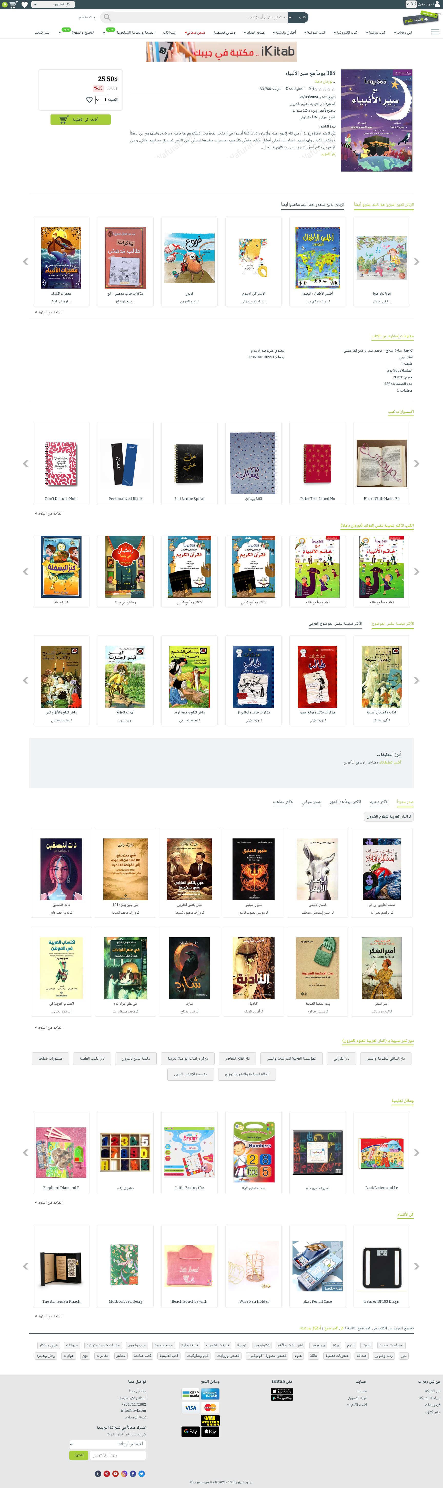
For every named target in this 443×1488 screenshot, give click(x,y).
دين (404, 1355)
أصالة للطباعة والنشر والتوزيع (247, 1074)
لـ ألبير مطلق (382, 720)
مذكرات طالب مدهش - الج (125, 294)
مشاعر (121, 1355)
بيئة (336, 1345)
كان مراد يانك (380, 1012)
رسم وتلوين (384, 1355)
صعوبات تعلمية (336, 1355)
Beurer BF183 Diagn (381, 1302)
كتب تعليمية (168, 1355)
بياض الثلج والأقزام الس (61, 713)
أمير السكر (381, 1004)
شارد (189, 1004)
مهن (85, 1355)
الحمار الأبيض (318, 905)
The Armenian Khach (61, 1302)
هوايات (68, 1355)
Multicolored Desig (125, 1302)
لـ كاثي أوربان (381, 301)
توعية (241, 1345)
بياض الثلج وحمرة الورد (189, 713)
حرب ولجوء (137, 1345)
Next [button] (26, 261)
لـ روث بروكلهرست (318, 301)
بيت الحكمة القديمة (317, 1004)
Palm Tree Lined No (317, 499)
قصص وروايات (228, 1355)
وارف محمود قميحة (188, 913)
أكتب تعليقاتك (390, 762)
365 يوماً (393, 371)
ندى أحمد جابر (60, 913)
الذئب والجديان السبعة (382, 713)
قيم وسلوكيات (197, 1355)
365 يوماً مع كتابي (253, 603)
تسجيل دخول (426, 4)
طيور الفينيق (253, 905)
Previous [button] (417, 261)
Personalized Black (125, 499)
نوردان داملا (324, 81)
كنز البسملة (61, 603)
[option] (382, 261)
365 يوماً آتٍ (253, 499)
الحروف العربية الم (317, 1188)
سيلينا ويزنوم (316, 1012)
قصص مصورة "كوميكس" (267, 1355)
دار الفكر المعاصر (237, 1058)
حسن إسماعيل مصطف (316, 913)
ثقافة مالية (189, 1345)
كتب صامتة (142, 1355)
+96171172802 (133, 1405)
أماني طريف (252, 1012)
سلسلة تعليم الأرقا (253, 1188)
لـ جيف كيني (318, 720)
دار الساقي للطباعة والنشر (386, 1058)
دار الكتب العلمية (92, 1058)
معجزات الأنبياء (61, 294)
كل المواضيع (334, 1328)
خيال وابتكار (48, 1345)
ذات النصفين (61, 905)
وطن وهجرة (46, 1355)
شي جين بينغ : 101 (125, 905)
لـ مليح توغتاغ (125, 301)
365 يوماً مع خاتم (382, 603)
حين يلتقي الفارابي (189, 905)
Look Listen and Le (382, 1188)
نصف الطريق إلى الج (381, 905)
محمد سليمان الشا (124, 1012)
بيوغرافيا (318, 1345)
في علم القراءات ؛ (125, 1004)
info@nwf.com (133, 1411)
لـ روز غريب (125, 720)
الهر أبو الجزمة (125, 713)
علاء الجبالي (59, 1012)
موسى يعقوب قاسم (252, 913)
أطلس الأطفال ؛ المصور (317, 294)
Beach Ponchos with (189, 1302)
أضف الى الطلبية (85, 119)
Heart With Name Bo (382, 499)
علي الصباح (188, 1012)
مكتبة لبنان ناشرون (136, 1058)
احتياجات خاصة (391, 1345)
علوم (298, 1355)
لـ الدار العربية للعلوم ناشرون (389, 816)
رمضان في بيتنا (125, 603)
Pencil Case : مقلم (317, 1302)
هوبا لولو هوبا (382, 294)
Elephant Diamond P (61, 1188)
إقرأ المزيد (328, 154)
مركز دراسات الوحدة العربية (187, 1058)
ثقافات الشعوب (217, 1345)
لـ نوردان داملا (61, 301)
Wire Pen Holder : (253, 1302)
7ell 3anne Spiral (189, 499)
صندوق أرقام (125, 1188)
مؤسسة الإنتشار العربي (190, 1074)
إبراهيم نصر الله (380, 913)
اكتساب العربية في (61, 1004)
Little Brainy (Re (189, 1188)
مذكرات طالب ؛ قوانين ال (253, 713)
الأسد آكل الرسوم (253, 294)
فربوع (189, 294)
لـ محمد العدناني (189, 720)
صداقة (362, 1355)
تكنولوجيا (262, 1345)
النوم (350, 1345)
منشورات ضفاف (50, 1058)
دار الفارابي (341, 1058)
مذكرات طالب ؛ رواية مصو (317, 713)
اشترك (79, 1455)
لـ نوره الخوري (189, 301)
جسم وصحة (163, 1345)
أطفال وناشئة (310, 1328)
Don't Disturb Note (61, 499)
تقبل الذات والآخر (290, 1345)
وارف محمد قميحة (124, 913)
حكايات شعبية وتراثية (103, 1345)
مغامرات (102, 1355)
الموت (367, 1345)
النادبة (254, 1004)
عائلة (313, 1355)
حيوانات (72, 1345)
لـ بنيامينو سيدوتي (253, 301)
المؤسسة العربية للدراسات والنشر (291, 1058)
